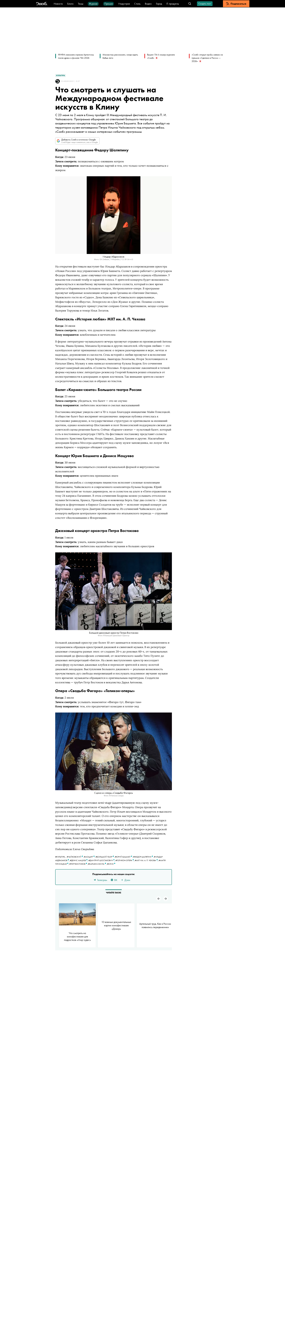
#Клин (110, 864)
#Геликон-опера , (125, 860)
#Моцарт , (90, 856)
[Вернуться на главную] (42, 3)
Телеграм (102, 880)
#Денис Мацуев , (79, 860)
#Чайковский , (75, 856)
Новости (58, 3)
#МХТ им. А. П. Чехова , (147, 860)
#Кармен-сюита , (97, 864)
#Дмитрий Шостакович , (101, 860)
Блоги (70, 3)
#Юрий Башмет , (124, 856)
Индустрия (124, 3)
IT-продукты (172, 3)
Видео (148, 3)
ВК (115, 880)
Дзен (127, 880)
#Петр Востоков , (78, 864)
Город (159, 3)
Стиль (137, 3)
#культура (60, 856)
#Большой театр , (105, 856)
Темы (80, 3)
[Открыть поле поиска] (189, 3)
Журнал (93, 3)
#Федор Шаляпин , (143, 856)
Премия (108, 3)
